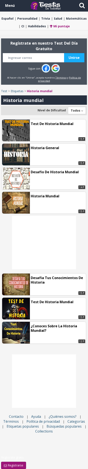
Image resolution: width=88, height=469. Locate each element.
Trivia (45, 18)
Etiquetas (17, 91)
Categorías (76, 421)
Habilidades (37, 26)
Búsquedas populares (64, 426)
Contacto (16, 416)
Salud (58, 18)
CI (22, 26)
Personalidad (27, 18)
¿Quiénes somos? (62, 416)
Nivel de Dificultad (52, 110)
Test (4, 91)
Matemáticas (76, 18)
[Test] (46, 5)
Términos (60, 77)
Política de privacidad (43, 421)
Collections (44, 431)
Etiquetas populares (23, 426)
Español (7, 18)
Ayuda (36, 416)
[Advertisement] (44, 242)
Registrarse (15, 465)
